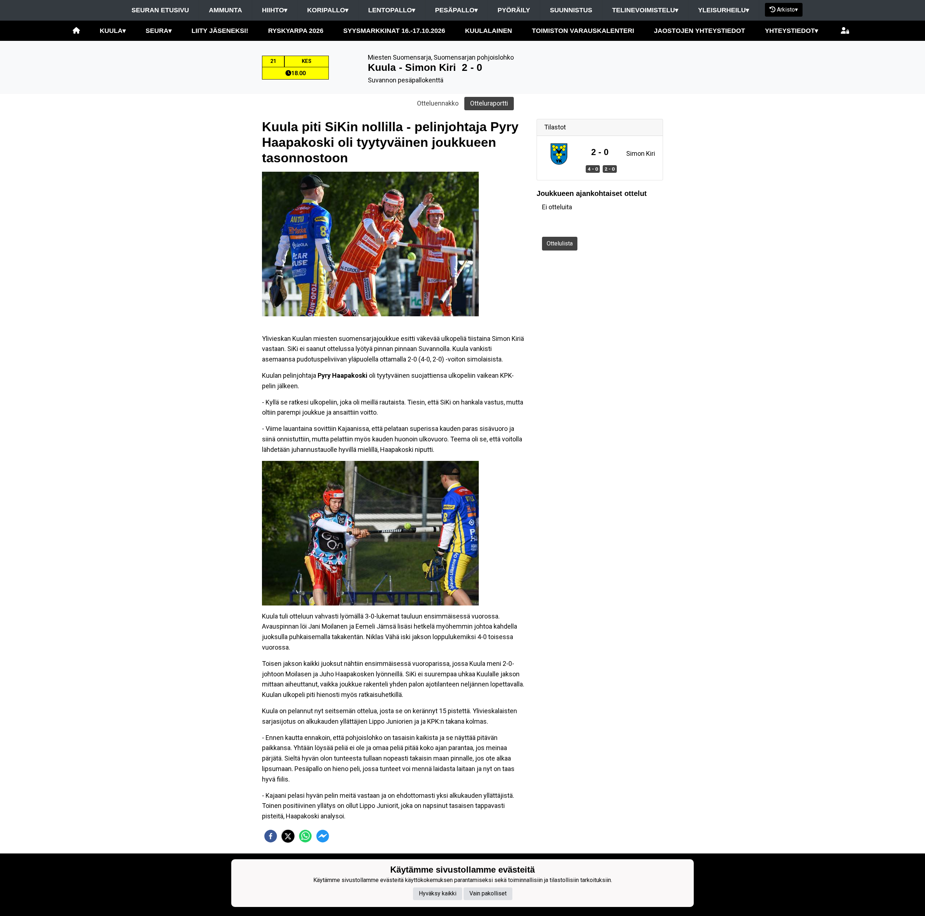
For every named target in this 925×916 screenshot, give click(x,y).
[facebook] (270, 836)
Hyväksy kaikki (437, 893)
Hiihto (274, 10)
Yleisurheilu (723, 10)
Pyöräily (514, 10)
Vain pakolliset (488, 893)
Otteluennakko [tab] (438, 103)
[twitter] (287, 836)
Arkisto (787, 9)
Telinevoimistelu (645, 10)
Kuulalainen (488, 30)
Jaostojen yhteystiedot (699, 30)
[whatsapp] (305, 836)
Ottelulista (560, 243)
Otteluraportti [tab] (489, 103)
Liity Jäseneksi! (220, 30)
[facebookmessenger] (322, 836)
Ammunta (225, 10)
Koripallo (327, 10)
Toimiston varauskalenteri (583, 30)
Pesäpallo (456, 10)
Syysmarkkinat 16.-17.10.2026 (394, 30)
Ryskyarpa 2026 (295, 30)
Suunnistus (571, 10)
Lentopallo (391, 10)
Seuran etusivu (160, 10)
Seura (159, 30)
